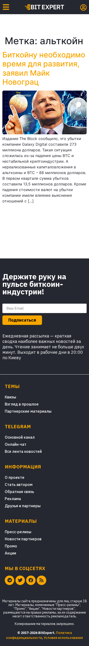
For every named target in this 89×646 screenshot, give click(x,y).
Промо (11, 546)
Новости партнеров (23, 539)
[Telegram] (9, 580)
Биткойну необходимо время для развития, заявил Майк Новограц (43, 68)
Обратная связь (19, 491)
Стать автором (19, 484)
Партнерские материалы (28, 411)
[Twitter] (20, 580)
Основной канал (20, 437)
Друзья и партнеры (23, 505)
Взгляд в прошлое (22, 404)
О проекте (14, 477)
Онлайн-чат (15, 444)
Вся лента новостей (23, 451)
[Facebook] (31, 580)
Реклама (13, 498)
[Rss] (41, 580)
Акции (10, 553)
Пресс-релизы (18, 531)
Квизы (10, 397)
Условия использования (63, 638)
